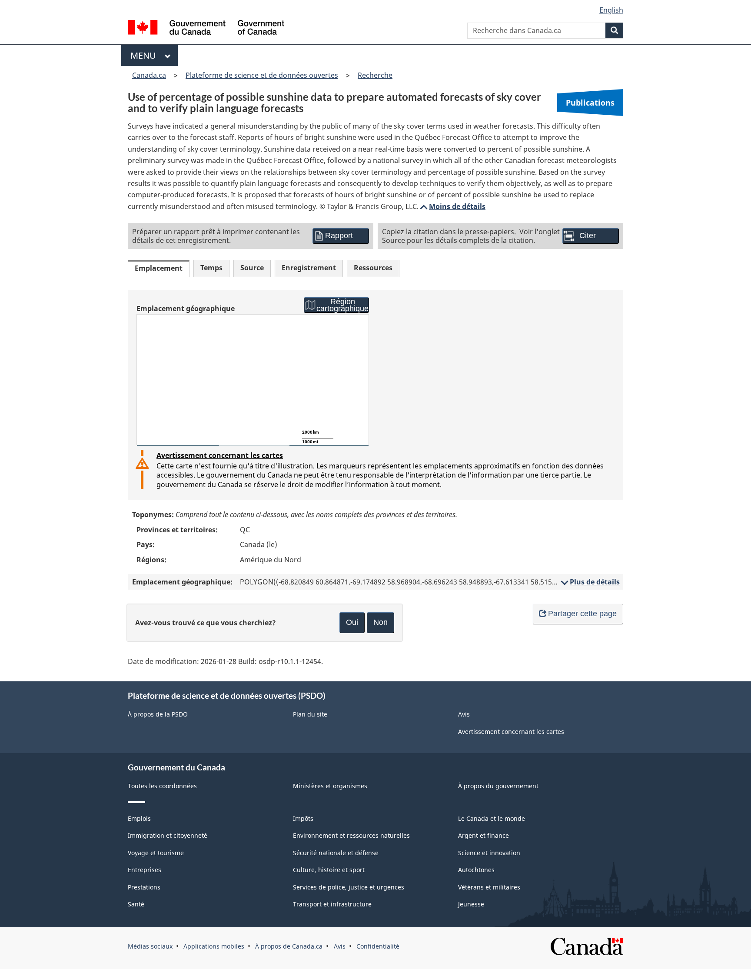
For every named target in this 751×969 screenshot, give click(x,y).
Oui (352, 622)
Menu (145, 55)
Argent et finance (483, 835)
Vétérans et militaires (489, 887)
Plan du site (310, 714)
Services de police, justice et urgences (348, 887)
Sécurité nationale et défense (336, 853)
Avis (464, 714)
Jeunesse (471, 904)
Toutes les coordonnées (162, 786)
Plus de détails (589, 582)
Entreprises (144, 870)
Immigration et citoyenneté (167, 835)
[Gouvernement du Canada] (206, 28)
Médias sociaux (150, 946)
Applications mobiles (213, 946)
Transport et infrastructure (332, 904)
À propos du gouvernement (498, 786)
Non (380, 622)
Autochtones (476, 870)
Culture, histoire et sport (329, 870)
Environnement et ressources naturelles (351, 835)
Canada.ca (149, 75)
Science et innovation (489, 853)
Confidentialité (377, 946)
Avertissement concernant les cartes (219, 455)
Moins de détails (452, 206)
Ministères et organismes (330, 786)
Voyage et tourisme (156, 853)
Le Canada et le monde (491, 818)
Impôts (303, 818)
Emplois (139, 818)
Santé (136, 904)
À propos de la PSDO (158, 714)
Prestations (144, 887)
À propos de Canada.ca (288, 946)
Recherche (375, 75)
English (611, 10)
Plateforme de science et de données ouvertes (262, 75)
